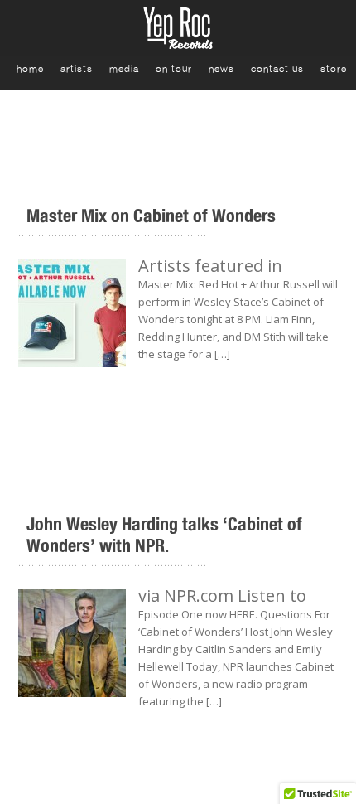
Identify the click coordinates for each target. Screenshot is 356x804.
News (221, 69)
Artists (76, 69)
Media (124, 69)
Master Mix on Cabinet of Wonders (151, 215)
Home (30, 69)
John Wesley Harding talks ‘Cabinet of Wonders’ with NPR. (164, 534)
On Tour (174, 69)
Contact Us (277, 69)
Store (333, 69)
